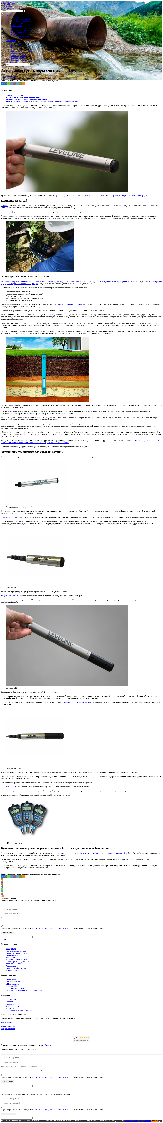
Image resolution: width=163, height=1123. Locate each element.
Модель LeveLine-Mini (10, 596)
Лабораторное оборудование (22, 30)
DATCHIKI (8, 2)
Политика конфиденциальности (24, 60)
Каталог (9, 15)
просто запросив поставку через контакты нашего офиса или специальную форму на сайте (90, 853)
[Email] (20, 83)
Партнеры (10, 1004)
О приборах (15, 45)
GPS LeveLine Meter (9, 787)
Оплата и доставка (18, 56)
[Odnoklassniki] (2, 884)
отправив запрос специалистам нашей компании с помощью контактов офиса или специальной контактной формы (100, 195)
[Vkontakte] (2, 83)
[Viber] (14, 83)
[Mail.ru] (2, 886)
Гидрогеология (17, 24)
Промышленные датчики (21, 19)
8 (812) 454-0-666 (8, 4)
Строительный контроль (20, 36)
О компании (11, 1000)
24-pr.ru (48, 1045)
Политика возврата (18, 58)
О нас (8, 49)
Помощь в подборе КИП (11, 76)
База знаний (11, 41)
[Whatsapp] (8, 83)
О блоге (4, 939)
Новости (14, 47)
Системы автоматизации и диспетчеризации (24, 990)
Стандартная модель (9, 517)
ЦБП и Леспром (12, 984)
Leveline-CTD (6, 600)
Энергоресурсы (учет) (15, 988)
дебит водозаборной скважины (69, 304)
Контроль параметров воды (22, 28)
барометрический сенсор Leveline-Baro (76, 702)
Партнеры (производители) (22, 51)
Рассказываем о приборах (11, 78)
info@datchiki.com (8, 6)
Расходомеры (16, 17)
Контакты (10, 62)
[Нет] (159, 1121)
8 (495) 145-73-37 (8, 8)
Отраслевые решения (19, 43)
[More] (24, 83)
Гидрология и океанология (21, 21)
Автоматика (15, 34)
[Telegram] (11, 83)
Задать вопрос (6, 1022)
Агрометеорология (18, 32)
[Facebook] (5, 83)
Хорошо (155, 1121)
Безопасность (16, 39)
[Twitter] (17, 83)
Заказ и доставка (12, 1006)
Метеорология (16, 26)
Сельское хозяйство (14, 982)
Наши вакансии (17, 54)
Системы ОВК (12, 986)
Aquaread (4, 206)
